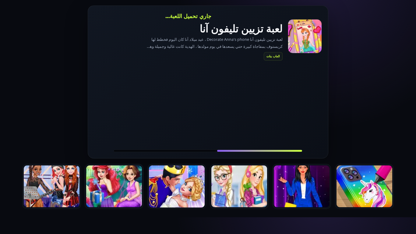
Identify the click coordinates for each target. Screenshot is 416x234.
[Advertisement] (208, 105)
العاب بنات (273, 56)
